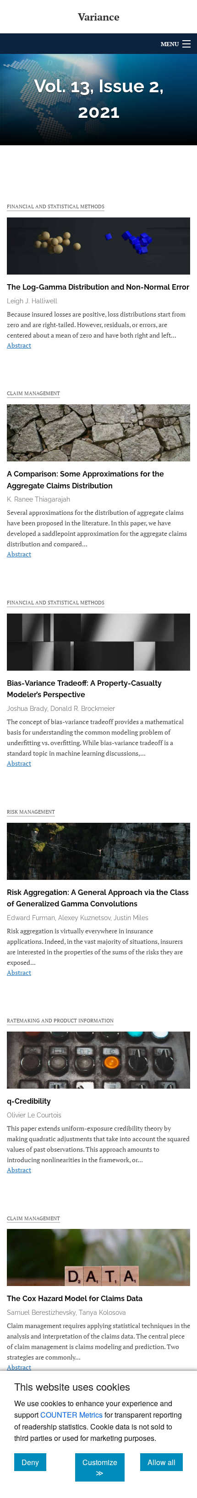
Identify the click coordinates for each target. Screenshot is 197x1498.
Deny (34, 1461)
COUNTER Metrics (71, 1414)
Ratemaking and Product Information (60, 1020)
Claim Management (33, 393)
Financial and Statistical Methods (55, 206)
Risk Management (31, 811)
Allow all (165, 1461)
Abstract (19, 345)
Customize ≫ (103, 1467)
